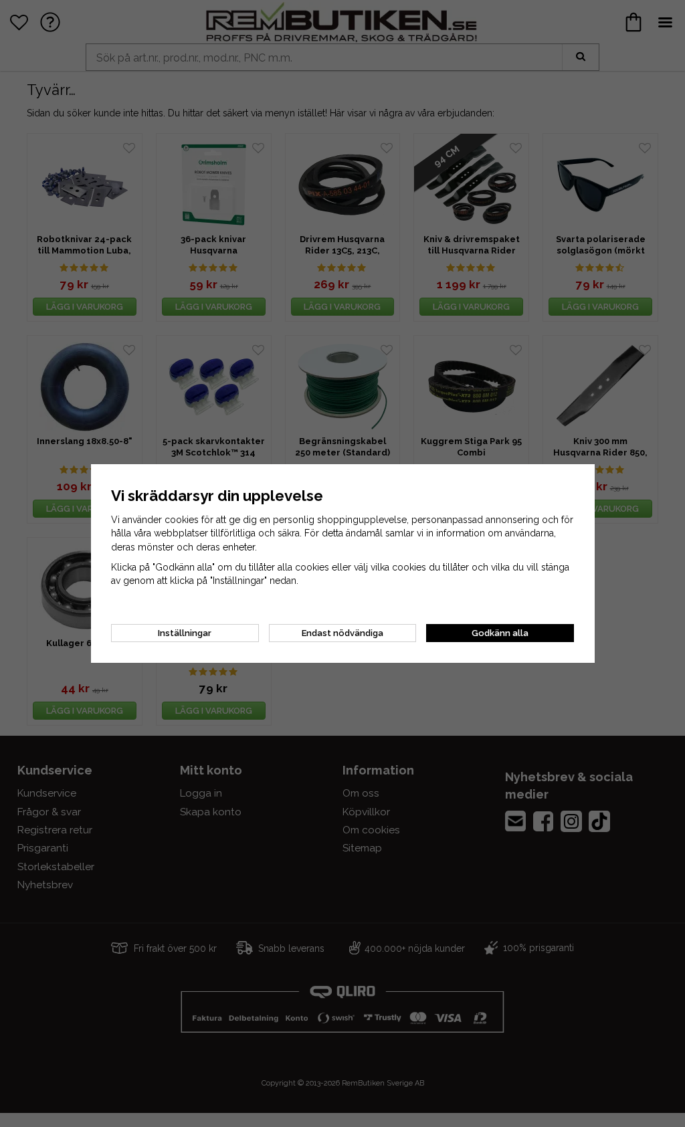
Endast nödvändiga (342, 633)
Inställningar (184, 633)
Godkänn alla (500, 633)
